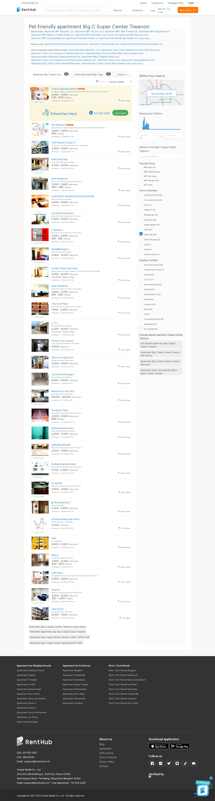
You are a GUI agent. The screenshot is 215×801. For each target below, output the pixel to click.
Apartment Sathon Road (29, 689)
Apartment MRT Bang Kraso (152, 31)
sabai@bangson (60, 249)
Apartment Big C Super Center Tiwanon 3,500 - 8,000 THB (59, 637)
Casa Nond (57, 608)
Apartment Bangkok (72, 670)
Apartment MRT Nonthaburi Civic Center (94, 34)
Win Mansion (58, 124)
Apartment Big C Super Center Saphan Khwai (53, 63)
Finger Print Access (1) (154, 269)
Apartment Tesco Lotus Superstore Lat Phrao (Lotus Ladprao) (61, 59)
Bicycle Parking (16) (153, 284)
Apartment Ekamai (26, 674)
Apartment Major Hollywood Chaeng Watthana (53, 56)
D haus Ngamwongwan (64, 88)
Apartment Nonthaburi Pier (82, 49)
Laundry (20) (150, 304)
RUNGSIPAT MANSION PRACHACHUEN (72, 196)
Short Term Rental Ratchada (123, 689)
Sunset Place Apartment (64, 268)
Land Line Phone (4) (153, 194)
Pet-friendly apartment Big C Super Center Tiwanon (158, 344)
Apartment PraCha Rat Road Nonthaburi (140, 43)
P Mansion (57, 229)
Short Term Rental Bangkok (122, 670)
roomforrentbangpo (62, 374)
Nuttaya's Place (59, 410)
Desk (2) (148, 249)
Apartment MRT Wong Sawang (46, 38)
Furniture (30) (150, 219)
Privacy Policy (106, 761)
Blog (101, 744)
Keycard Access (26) (153, 264)
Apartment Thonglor (27, 679)
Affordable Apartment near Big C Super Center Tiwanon (57, 631)
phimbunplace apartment (65, 519)
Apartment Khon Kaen (74, 693)
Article (143, 2)
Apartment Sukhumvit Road (30, 670)
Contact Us (157, 2)
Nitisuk (55, 555)
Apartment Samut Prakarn (75, 684)
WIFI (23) (148, 229)
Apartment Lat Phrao (27, 716)
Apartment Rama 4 (26, 702)
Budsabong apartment (63, 463)
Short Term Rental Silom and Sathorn (127, 679)
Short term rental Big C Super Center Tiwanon (93, 74)
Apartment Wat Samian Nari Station (116, 38)
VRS (53, 538)
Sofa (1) (147, 244)
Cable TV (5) (149, 209)
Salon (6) (148, 308)
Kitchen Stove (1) (151, 254)
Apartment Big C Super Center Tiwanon (51, 74)
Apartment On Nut (26, 684)
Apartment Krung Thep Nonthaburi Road (63, 43)
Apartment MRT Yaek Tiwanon (119, 31)
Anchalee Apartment (62, 213)
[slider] (141, 129)
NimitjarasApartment (62, 428)
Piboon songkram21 (62, 357)
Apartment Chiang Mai (74, 674)
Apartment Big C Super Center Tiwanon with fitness (160, 353)
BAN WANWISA (59, 285)
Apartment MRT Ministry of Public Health (50, 34)
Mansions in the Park (62, 391)
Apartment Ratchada (27, 721)
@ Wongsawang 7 (61, 502)
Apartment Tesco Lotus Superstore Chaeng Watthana (123, 59)
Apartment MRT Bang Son (131, 34)
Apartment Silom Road (28, 693)
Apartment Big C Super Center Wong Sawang (103, 63)
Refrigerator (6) (151, 214)
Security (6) (149, 274)
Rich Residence (59, 178)
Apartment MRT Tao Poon (87, 31)
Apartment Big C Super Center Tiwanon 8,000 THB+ (56, 642)
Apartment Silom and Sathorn (31, 698)
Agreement (105, 748)
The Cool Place (59, 303)
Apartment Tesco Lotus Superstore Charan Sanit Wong (128, 49)
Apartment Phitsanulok (74, 698)
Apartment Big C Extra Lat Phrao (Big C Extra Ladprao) (112, 53)
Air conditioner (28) (153, 199)
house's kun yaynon (62, 340)
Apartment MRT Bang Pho (57, 31)
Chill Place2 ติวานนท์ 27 (63, 142)
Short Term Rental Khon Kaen (123, 702)
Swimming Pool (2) (152, 294)
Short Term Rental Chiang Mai (123, 693)
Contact (103, 766)
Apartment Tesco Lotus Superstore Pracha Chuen (55, 53)
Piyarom (55, 589)
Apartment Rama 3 (26, 707)
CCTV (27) (148, 279)
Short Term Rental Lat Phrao (123, 684)
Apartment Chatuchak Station (80, 38)
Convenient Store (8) (153, 318)
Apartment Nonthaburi (74, 679)
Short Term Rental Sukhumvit (123, 674)
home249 (56, 483)
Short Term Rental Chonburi (122, 698)
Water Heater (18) (152, 224)
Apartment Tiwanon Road (102, 43)
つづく (55, 322)
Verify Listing (106, 752)
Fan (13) (147, 204)
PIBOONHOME (59, 159)
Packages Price (175, 2)
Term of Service (108, 757)
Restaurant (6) (150, 323)
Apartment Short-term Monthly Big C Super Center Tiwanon (159, 371)
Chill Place (57, 572)
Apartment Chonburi (73, 702)
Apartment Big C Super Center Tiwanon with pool (160, 362)
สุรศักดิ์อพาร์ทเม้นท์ (60, 444)
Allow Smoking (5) (152, 239)
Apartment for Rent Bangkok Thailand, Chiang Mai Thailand (31, 9)
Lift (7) (147, 313)
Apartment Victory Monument (32, 712)
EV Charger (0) (151, 328)
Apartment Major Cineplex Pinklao (98, 56)
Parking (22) (149, 289)
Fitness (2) (149, 299)
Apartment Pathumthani (75, 689)
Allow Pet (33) (150, 234)
